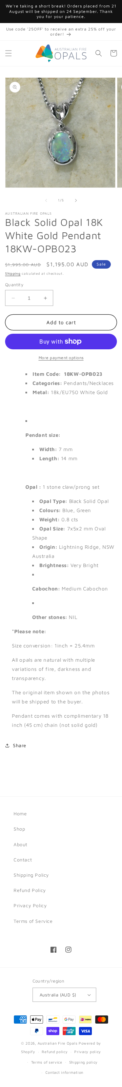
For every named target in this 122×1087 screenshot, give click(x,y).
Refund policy (54, 1051)
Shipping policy (83, 1062)
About (20, 844)
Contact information (64, 1072)
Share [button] (19, 745)
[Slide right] (75, 200)
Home (20, 813)
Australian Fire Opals (58, 1043)
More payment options (61, 357)
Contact (23, 859)
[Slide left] (46, 200)
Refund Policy (30, 890)
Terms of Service (33, 921)
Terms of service (46, 1062)
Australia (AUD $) (58, 994)
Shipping (13, 273)
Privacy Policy (30, 905)
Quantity (14, 284)
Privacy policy (87, 1051)
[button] (8, 53)
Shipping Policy (31, 875)
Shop (19, 829)
